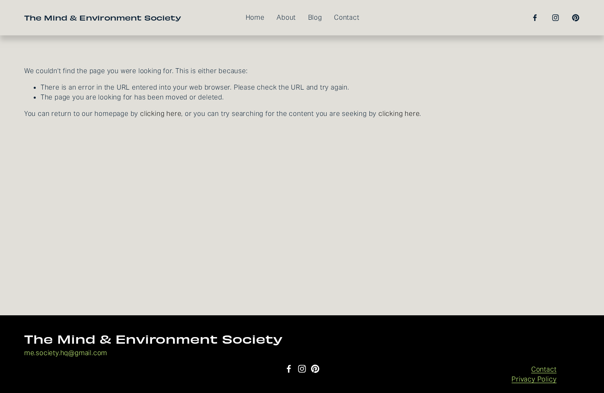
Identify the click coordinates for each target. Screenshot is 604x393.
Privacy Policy (534, 379)
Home (255, 17)
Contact (347, 17)
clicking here (160, 113)
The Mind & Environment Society (102, 17)
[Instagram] (555, 18)
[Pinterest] (576, 18)
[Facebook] (535, 18)
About (286, 17)
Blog (315, 17)
